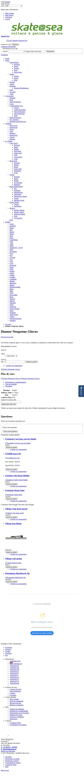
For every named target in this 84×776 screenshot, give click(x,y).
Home (7, 58)
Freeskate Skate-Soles (14, 490)
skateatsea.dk (14, 669)
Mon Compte (14, 699)
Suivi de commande (16, 701)
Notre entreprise (15, 691)
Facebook (8, 647)
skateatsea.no (14, 677)
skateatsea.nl (17, 664)
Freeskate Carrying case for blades (20, 439)
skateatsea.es (14, 671)
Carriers (12, 693)
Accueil (8, 324)
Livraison (13, 695)
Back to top (5, 770)
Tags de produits (11, 384)
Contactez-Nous (15, 723)
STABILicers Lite (13, 454)
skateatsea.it (14, 675)
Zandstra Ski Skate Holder (17, 475)
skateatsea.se (14, 681)
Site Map (8, 757)
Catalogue (4, 47)
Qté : (2, 362)
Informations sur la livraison (19, 713)
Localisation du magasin (18, 725)
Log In (7, 19)
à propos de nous (15, 689)
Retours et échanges (16, 705)
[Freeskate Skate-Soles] (13, 495)
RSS (6, 767)
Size (3, 354)
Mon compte (9, 13)
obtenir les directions (8, 751)
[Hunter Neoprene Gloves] (10, 369)
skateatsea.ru (14, 679)
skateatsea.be (14, 666)
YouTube (8, 653)
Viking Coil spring (13, 558)
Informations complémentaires (15, 382)
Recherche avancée (12, 761)
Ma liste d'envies (15, 703)
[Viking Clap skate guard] (14, 513)
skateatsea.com (15, 661)
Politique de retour (16, 715)
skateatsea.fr (14, 673)
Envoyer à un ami (7, 337)
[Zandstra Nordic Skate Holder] (16, 480)
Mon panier (9, 15)
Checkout (8, 17)
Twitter (7, 651)
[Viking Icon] (16, 548)
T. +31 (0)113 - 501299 (9, 747)
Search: (5, 51)
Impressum (13, 719)
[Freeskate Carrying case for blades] (18, 443)
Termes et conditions (17, 717)
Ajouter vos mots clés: (8, 400)
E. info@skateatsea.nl (8, 749)
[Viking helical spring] (13, 563)
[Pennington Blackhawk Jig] (15, 577)
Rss (6, 655)
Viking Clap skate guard (16, 509)
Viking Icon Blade (13, 523)
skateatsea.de (14, 668)
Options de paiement (17, 709)
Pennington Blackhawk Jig (17, 573)
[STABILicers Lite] (12, 458)
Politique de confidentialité (19, 711)
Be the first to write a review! (42, 633)
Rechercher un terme (12, 759)
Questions (8, 386)
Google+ (8, 649)
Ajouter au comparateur (14, 366)
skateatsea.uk (14, 683)
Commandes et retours (13, 763)
